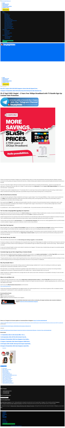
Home (3, 2)
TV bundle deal (60, 322)
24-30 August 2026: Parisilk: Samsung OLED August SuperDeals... (15, 343)
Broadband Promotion (12, 322)
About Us (4, 419)
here (1, 407)
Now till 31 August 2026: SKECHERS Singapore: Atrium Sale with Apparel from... (19, 88)
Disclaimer (4, 420)
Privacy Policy (5, 421)
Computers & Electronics (8, 19)
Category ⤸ (4, 12)
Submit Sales (4, 422)
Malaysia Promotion (30, 405)
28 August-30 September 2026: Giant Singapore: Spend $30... (14, 345)
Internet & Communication (8, 26)
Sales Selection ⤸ (5, 35)
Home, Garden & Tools (6, 379)
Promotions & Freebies (7, 6)
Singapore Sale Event (39, 322)
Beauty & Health (7, 17)
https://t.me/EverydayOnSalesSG (40, 320)
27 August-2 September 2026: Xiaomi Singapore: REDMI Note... (15, 341)
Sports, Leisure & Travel (8, 27)
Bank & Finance (6, 16)
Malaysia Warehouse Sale (21, 405)
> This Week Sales (7, 37)
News (3, 39)
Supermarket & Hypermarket (9, 28)
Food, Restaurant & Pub (8, 21)
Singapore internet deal (30, 322)
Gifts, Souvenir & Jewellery (7, 378)
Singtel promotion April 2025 (51, 322)
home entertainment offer (21, 322)
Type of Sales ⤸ (4, 29)
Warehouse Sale (5, 4)
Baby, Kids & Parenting (6, 369)
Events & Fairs (5, 5)
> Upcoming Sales (7, 38)
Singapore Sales (5, 7)
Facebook (4, 348)
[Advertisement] (30, 54)
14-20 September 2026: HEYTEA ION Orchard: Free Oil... (13, 337)
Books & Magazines (7, 18)
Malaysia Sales (13, 405)
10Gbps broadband (4, 322)
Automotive (6, 13)
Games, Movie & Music (8, 22)
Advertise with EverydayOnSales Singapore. (29, 301)
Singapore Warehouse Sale (8, 403)
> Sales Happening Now (8, 36)
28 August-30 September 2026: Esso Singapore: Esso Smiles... (14, 339)
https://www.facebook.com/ (5, 286)
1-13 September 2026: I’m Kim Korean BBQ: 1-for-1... (12, 334)
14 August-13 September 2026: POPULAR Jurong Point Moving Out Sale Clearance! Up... (21, 90)
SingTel (44, 322)
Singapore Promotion (18, 403)
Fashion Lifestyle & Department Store (10, 20)
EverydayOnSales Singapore (5, 402)
